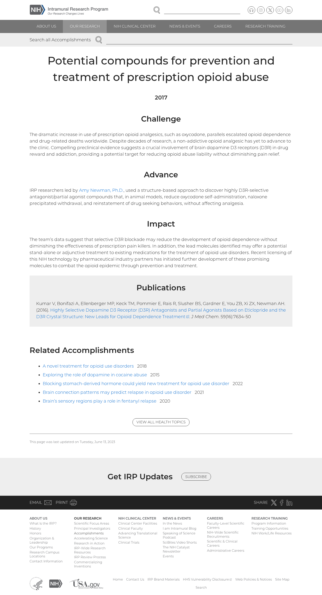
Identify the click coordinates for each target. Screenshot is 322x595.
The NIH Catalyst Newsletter (176, 549)
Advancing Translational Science (137, 535)
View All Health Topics (161, 422)
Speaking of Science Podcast (179, 535)
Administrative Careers (225, 550)
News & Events (184, 26)
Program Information (268, 523)
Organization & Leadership (42, 540)
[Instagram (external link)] (261, 10)
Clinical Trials (128, 542)
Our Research (85, 26)
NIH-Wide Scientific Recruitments (223, 534)
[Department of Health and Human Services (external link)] (36, 583)
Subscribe (196, 477)
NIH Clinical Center (135, 26)
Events (168, 556)
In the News (172, 523)
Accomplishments (89, 533)
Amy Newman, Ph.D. (101, 190)
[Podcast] (251, 10)
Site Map (282, 579)
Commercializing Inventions (88, 564)
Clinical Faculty (130, 528)
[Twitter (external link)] (270, 10)
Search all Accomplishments (60, 39)
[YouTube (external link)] (279, 10)
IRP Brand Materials (163, 579)
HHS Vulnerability (207, 579)
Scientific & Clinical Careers (222, 543)
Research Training (265, 26)
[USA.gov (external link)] (86, 583)
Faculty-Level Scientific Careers (225, 525)
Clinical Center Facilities (137, 523)
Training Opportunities (269, 528)
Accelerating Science (91, 538)
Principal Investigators (92, 528)
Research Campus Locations (44, 554)
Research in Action (89, 543)
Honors (35, 533)
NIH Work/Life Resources (271, 533)
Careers (223, 26)
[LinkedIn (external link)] (288, 10)
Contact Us (135, 579)
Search (201, 587)
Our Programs (41, 547)
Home (118, 579)
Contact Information (46, 561)
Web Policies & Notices (253, 579)
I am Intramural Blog (179, 528)
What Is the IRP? (43, 523)
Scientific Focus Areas (91, 523)
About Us (46, 26)
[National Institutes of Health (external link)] (55, 583)
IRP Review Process (90, 557)
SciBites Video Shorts (180, 542)
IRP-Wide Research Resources (90, 550)
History (35, 528)
